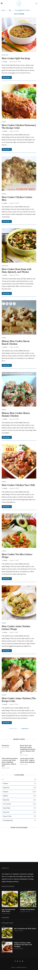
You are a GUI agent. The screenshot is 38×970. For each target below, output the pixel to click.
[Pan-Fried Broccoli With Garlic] (10, 899)
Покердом (5, 745)
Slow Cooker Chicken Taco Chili (18, 485)
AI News (19, 783)
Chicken (4, 121)
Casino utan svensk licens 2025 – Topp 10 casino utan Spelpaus (27, 760)
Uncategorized (19, 820)
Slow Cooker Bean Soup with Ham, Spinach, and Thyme (16, 270)
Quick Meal (19, 808)
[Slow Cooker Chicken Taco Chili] (19, 461)
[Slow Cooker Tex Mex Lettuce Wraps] (19, 530)
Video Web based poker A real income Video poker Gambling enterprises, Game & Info (10, 762)
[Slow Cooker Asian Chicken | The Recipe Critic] (19, 674)
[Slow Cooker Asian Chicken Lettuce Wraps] (19, 602)
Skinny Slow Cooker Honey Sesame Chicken (16, 414)
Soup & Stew (5, 55)
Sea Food (19, 812)
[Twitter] (17, 961)
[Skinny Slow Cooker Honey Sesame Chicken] (19, 389)
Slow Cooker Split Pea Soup (16, 58)
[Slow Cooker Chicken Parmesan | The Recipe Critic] (19, 101)
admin (5, 61)
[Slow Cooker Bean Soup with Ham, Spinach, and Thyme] (19, 245)
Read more (6, 77)
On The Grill (19, 804)
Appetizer (19, 787)
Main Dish (19, 800)
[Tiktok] (22, 961)
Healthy (19, 796)
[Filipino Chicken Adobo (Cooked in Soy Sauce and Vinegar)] (7, 947)
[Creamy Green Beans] (28, 899)
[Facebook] (15, 961)
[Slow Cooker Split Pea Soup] (19, 34)
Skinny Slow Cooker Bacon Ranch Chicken (16, 342)
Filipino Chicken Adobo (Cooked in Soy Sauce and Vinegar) (23, 944)
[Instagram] (20, 961)
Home (3, 10)
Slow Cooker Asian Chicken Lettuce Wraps (16, 627)
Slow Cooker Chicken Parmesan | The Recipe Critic (19, 126)
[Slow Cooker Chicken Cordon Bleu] (19, 173)
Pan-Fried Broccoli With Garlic (8, 910)
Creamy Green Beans (27, 909)
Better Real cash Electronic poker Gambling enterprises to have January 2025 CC (27, 749)
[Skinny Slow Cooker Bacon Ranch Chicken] (19, 317)
